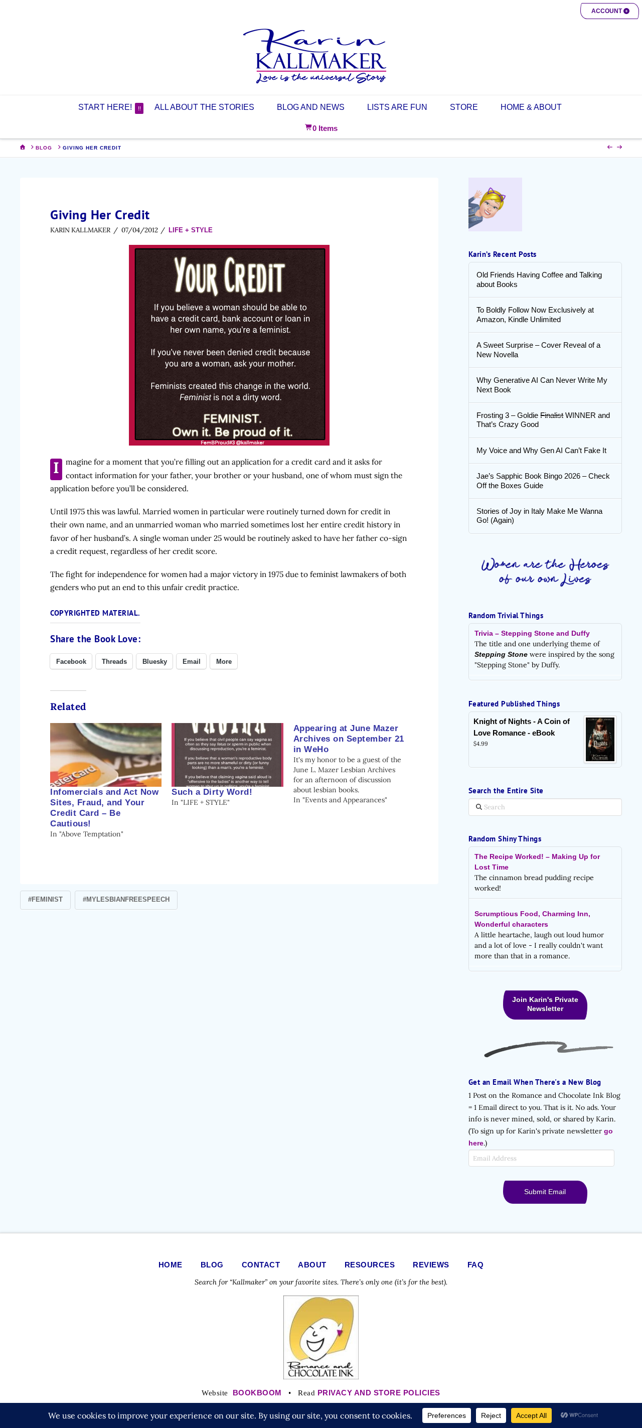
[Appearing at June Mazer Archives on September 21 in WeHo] (354, 764)
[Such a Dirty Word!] (227, 755)
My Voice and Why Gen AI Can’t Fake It (541, 450)
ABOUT (312, 1264)
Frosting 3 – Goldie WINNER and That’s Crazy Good (543, 420)
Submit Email (545, 1192)
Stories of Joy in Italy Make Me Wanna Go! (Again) (539, 516)
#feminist (45, 899)
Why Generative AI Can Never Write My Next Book (541, 385)
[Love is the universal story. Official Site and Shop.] (321, 56)
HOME (170, 1264)
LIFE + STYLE (191, 230)
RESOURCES (370, 1264)
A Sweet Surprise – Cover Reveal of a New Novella (538, 350)
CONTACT (261, 1264)
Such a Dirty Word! (212, 792)
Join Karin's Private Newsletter (545, 1004)
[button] (609, 11)
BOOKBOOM (257, 1392)
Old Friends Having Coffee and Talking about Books (539, 279)
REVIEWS (431, 1264)
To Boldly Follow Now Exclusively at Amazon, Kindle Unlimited (535, 315)
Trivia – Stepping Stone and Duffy (532, 633)
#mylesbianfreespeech (126, 899)
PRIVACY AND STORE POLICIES (378, 1392)
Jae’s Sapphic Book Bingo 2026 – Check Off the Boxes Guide (543, 481)
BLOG (212, 1264)
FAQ (475, 1264)
